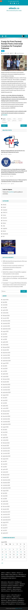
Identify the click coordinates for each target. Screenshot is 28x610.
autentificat (11, 192)
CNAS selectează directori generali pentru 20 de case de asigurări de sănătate (15, 262)
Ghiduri (4, 223)
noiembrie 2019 (6, 514)
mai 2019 (5, 530)
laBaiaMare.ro (14, 598)
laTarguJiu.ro (4, 604)
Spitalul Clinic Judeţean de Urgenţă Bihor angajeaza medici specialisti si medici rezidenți (14, 272)
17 (2, 554)
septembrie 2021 (6, 456)
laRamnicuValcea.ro (5, 591)
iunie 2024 (5, 368)
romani (20, 120)
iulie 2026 (5, 302)
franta (14, 118)
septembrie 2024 (6, 360)
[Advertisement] (14, 26)
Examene (5, 220)
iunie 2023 (5, 400)
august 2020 (5, 490)
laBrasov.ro (3, 595)
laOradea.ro (3, 589)
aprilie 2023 (5, 405)
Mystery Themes (18, 608)
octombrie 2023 (6, 389)
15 (21, 552)
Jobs (4, 225)
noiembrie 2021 (6, 450)
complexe (9, 118)
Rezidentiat (5, 233)
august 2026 (5, 299)
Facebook (5, 114)
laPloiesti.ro (22, 583)
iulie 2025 (5, 334)
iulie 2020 (5, 493)
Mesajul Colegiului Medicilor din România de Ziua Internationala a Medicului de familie (13, 151)
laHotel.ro (19, 572)
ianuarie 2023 (6, 413)
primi (9, 120)
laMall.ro (7, 574)
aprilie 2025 (5, 342)
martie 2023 (5, 408)
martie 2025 (5, 344)
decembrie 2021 (6, 448)
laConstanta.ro (4, 583)
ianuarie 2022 (6, 445)
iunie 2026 (5, 304)
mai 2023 (5, 403)
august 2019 (5, 522)
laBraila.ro (10, 600)
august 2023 (5, 395)
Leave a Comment (20, 53)
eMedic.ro (14, 8)
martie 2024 (5, 376)
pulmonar (14, 120)
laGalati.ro (17, 583)
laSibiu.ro (3, 602)
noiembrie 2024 (6, 355)
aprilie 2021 (5, 469)
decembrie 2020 (6, 480)
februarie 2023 (6, 411)
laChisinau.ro (18, 576)
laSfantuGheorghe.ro (16, 595)
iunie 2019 (5, 527)
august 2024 (5, 363)
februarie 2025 (6, 347)
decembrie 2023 (6, 384)
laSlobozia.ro (14, 602)
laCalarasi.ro (16, 585)
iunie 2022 (5, 432)
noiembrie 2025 (6, 323)
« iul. (2, 563)
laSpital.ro (14, 572)
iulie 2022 (5, 429)
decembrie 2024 (6, 352)
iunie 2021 (5, 464)
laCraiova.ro (11, 583)
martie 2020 (5, 503)
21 (17, 554)
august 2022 (5, 427)
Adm (13, 53)
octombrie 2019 (6, 517)
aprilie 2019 (5, 533)
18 (6, 554)
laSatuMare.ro (21, 600)
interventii (20, 118)
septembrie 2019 (6, 519)
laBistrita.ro (21, 598)
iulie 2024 (5, 365)
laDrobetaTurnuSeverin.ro (17, 591)
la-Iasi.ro (9, 595)
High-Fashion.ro (12, 578)
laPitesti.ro (9, 589)
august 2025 (5, 331)
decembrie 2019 (6, 511)
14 (17, 552)
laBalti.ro (24, 576)
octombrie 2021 (6, 453)
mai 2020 (5, 498)
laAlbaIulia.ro (9, 596)
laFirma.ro (15, 574)
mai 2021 (5, 466)
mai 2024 (5, 371)
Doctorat (5, 217)
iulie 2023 (5, 397)
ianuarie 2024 (6, 381)
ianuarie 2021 (6, 477)
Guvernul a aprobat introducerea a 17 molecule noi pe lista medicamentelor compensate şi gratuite (14, 180)
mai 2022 (5, 434)
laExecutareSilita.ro (10, 576)
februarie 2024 (6, 379)
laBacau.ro (8, 598)
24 (2, 557)
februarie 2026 (6, 315)
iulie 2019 (5, 525)
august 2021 (5, 458)
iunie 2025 (5, 336)
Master (4, 231)
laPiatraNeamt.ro (5, 578)
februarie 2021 (6, 474)
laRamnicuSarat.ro (17, 589)
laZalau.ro (23, 604)
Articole (4, 204)
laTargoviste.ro (20, 602)
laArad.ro (3, 598)
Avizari (4, 207)
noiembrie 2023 (6, 387)
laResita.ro (14, 600)
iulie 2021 (5, 461)
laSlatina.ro (8, 602)
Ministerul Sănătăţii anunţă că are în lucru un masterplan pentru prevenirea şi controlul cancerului (5, 125)
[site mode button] (23, 36)
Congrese (5, 209)
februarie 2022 (6, 442)
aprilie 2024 (5, 373)
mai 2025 (5, 339)
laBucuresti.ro (11, 582)
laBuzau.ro (10, 585)
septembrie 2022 (6, 424)
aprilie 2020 (5, 501)
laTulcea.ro (18, 604)
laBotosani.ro (4, 600)
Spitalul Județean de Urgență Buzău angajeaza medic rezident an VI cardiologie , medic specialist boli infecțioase (15, 278)
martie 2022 (5, 440)
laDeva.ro (21, 585)
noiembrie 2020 (6, 482)
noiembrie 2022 (6, 419)
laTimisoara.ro (4, 585)
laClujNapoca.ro (18, 582)
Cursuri (4, 215)
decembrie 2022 (6, 416)
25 (6, 557)
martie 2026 (5, 312)
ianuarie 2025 (6, 350)
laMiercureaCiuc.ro (17, 587)
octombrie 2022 (6, 421)
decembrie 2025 (6, 320)
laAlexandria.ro (16, 596)
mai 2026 (5, 307)
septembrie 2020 (6, 488)
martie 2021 (5, 472)
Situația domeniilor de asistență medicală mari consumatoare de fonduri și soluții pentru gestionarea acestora (13, 267)
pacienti (4, 120)
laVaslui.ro (3, 596)
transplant (4, 122)
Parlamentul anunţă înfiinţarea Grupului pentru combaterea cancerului (24, 125)
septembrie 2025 (6, 328)
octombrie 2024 (6, 358)
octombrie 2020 (6, 485)
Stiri (3, 50)
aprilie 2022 (5, 437)
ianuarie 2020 (6, 509)
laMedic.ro (8, 572)
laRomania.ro (4, 582)
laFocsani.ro (4, 587)
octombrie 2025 (6, 326)
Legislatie (5, 228)
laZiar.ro (11, 574)
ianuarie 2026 (6, 318)
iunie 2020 (5, 495)
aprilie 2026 (5, 310)
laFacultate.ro (22, 574)
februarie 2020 (6, 506)
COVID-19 (5, 212)
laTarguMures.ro (11, 604)
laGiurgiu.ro (10, 587)
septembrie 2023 (6, 392)
